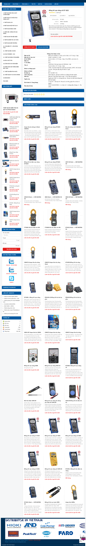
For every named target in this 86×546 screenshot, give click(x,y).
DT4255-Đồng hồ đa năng (73, 262)
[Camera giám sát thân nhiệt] (82, 538)
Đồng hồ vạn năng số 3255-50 (53, 469)
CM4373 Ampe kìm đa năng (52, 332)
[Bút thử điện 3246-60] (32, 390)
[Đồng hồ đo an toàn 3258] (53, 492)
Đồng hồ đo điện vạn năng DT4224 (32, 162)
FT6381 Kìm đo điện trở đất (32, 227)
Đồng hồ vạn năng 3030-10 (52, 365)
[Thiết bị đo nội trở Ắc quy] (5, 166)
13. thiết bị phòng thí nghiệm (11, 57)
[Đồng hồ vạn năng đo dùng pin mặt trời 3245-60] (53, 390)
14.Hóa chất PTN (7, 60)
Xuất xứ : (57, 21)
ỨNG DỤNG (25, 4)
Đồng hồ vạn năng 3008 (31, 365)
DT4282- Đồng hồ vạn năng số (73, 366)
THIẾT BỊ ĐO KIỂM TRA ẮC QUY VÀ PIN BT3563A (10, 108)
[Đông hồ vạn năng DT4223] (5, 157)
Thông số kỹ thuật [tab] (29, 47)
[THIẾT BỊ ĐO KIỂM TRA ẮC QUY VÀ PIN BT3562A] (5, 122)
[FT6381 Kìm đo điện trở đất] (32, 217)
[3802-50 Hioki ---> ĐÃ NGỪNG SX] (74, 187)
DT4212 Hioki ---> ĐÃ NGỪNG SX (74, 228)
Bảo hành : (56, 23)
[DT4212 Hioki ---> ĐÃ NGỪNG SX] (74, 217)
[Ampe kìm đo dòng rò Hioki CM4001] (5, 140)
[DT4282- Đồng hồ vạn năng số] (74, 355)
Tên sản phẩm (6, 232)
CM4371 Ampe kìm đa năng (73, 332)
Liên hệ (56, 4)
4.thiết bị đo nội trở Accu (10, 25)
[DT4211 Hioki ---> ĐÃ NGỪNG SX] (32, 492)
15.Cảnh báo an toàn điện (10, 63)
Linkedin (72, 15)
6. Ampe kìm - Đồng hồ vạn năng (10, 32)
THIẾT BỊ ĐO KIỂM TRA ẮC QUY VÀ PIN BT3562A (14, 119)
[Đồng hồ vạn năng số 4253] (74, 425)
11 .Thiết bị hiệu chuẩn (9, 51)
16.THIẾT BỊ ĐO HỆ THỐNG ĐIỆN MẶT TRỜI (11, 67)
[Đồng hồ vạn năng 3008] (32, 355)
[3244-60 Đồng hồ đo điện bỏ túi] (74, 390)
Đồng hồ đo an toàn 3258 (52, 502)
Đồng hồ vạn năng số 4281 (32, 469)
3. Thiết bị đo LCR (8, 22)
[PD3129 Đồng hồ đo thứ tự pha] (74, 287)
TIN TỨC (34, 4)
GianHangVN (81, 544)
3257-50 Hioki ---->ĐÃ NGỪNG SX (74, 162)
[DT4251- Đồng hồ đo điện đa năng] (74, 459)
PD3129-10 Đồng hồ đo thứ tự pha (53, 298)
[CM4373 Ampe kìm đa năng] (5, 217)
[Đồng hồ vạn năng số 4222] (32, 425)
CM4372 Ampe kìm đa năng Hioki (52, 263)
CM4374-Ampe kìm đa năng (32, 262)
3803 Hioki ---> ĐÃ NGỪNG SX (53, 197)
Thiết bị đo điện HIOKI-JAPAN (11, 296)
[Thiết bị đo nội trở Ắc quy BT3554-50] (5, 132)
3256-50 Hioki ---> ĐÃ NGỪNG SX (32, 197)
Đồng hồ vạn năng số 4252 (52, 435)
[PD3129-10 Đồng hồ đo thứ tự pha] (53, 287)
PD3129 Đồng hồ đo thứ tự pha (73, 298)
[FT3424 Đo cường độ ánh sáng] (5, 191)
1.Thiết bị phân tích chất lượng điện (10, 13)
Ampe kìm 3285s (70, 502)
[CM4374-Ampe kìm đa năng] (5, 174)
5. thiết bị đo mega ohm (9, 28)
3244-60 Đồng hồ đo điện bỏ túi (74, 401)
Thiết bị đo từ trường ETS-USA (11, 313)
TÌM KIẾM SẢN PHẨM (11, 249)
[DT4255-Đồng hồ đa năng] (5, 200)
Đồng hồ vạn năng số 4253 (73, 435)
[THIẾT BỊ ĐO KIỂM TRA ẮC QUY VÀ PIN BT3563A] (11, 98)
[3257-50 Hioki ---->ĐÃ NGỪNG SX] (74, 152)
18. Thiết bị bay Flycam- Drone (11, 74)
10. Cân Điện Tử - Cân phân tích (10, 47)
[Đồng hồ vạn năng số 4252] (53, 425)
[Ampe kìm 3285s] (74, 492)
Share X (63, 15)
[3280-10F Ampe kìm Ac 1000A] (32, 322)
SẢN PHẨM (15, 4)
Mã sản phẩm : (55, 19)
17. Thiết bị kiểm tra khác (10, 71)
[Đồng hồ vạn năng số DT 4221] (36, 23)
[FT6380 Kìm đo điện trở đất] (53, 217)
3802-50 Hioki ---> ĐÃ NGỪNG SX (74, 197)
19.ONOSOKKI (6, 77)
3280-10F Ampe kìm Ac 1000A (32, 332)
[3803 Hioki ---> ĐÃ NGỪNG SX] (53, 187)
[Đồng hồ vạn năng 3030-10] (53, 355)
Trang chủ (7, 4)
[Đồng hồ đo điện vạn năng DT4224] (5, 149)
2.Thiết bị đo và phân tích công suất (10, 18)
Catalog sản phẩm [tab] (43, 47)
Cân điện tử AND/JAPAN (9, 304)
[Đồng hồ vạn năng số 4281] (32, 459)
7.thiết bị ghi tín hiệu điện (10, 36)
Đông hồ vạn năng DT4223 (52, 162)
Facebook (54, 15)
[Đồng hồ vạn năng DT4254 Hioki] (53, 117)
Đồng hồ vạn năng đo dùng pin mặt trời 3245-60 (53, 401)
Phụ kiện (5, 81)
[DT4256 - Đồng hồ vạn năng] (5, 208)
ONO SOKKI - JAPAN (9, 306)
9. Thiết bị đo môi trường (10, 43)
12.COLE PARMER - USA (9, 54)
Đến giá (4, 243)
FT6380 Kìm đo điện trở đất (52, 227)
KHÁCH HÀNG (48, 4)
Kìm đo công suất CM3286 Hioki (73, 127)
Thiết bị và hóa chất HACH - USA (11, 298)
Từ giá (4, 238)
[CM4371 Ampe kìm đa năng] (5, 225)
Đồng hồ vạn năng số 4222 (32, 435)
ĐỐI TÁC (40, 4)
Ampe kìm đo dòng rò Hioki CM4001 (32, 127)
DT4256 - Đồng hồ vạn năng (32, 297)
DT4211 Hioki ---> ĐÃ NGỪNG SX (32, 503)
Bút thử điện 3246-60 (30, 400)
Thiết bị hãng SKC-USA (9, 308)
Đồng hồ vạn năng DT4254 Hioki (52, 127)
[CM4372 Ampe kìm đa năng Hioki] (5, 183)
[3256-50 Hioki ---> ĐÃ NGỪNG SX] (32, 187)
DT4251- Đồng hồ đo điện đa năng (74, 469)
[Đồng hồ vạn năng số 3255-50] (53, 459)
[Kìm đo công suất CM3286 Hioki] (74, 117)
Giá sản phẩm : (55, 34)
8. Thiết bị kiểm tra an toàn (10, 39)
